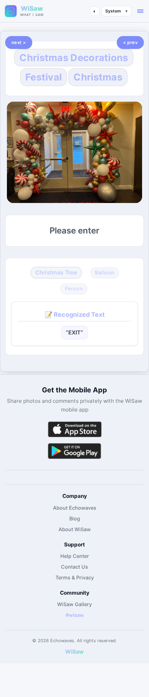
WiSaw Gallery (74, 604)
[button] (140, 11)
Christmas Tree (56, 272)
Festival (43, 77)
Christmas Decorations (73, 57)
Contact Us (74, 567)
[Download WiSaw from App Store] (74, 429)
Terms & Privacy (74, 577)
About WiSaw (75, 529)
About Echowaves (74, 508)
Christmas (97, 77)
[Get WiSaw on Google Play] (74, 451)
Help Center (74, 556)
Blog (74, 518)
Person (74, 289)
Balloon (105, 272)
